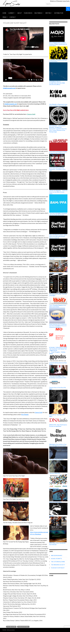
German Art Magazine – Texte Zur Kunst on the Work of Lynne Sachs (58, 192)
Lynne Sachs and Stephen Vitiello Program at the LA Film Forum (58, 152)
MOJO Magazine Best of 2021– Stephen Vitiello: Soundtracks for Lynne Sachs (58, 44)
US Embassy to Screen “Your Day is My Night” (58, 294)
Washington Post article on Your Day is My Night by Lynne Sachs (57, 445)
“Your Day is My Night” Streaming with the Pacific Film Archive (58, 214)
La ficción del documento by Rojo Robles (58, 363)
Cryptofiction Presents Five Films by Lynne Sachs (58, 60)
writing (48, 13)
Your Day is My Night (23, 626)
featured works (11, 626)
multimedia (38, 13)
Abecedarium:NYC (54, 488)
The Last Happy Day (54, 473)
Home (4, 13)
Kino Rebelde (24, 414)
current (11, 13)
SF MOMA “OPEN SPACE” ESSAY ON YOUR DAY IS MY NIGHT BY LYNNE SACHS (58, 349)
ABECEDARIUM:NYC (56, 555)
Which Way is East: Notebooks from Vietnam (57, 543)
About (19, 13)
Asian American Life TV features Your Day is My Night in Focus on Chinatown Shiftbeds (58, 325)
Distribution (58, 13)
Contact (13, 17)
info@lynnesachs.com (9, 88)
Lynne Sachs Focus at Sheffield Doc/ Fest (57, 258)
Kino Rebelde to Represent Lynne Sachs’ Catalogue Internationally (58, 105)
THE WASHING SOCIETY (58, 564)
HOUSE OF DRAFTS (56, 558)
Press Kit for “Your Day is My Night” (57, 415)
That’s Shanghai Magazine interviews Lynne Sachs (57, 305)
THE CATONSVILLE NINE (58, 561)
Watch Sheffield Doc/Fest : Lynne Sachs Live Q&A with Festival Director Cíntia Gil (58, 236)
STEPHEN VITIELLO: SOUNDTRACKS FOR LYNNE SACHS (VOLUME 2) (57, 83)
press (4, 17)
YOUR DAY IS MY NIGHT (58, 568)
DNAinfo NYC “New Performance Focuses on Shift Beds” (58, 425)
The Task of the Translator (56, 459)
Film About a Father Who (55, 273)
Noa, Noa (51, 515)
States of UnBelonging (55, 502)
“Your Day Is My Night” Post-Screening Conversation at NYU (57, 376)
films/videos (28, 13)
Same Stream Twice (54, 403)
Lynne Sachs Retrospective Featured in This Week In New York (57, 169)
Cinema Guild (38, 412)
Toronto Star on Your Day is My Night (57, 388)
